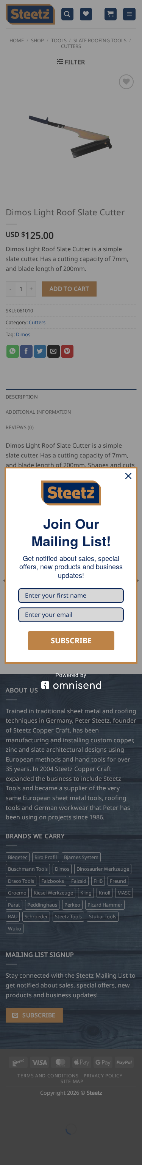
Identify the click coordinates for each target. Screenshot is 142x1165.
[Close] (128, 476)
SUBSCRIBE (71, 640)
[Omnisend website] (71, 681)
